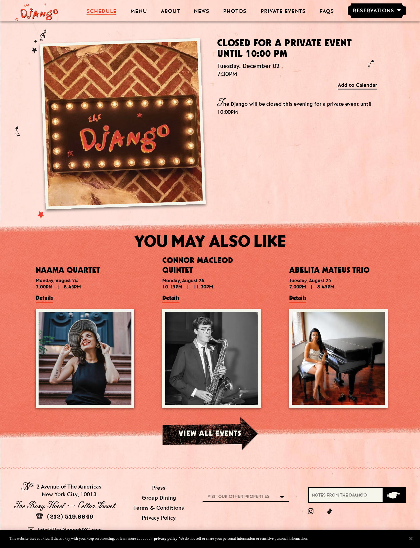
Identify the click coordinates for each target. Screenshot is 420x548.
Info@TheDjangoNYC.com (69, 529)
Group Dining (159, 497)
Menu (139, 11)
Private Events (283, 11)
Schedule (102, 11)
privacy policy (165, 538)
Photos (235, 11)
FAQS (326, 11)
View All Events (210, 433)
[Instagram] (310, 511)
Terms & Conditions (158, 507)
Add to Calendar (357, 85)
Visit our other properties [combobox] (238, 496)
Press (158, 487)
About (170, 11)
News (201, 11)
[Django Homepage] (36, 10)
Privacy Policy (159, 517)
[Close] (411, 538)
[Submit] (394, 495)
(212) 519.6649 (69, 516)
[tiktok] (330, 511)
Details (44, 297)
